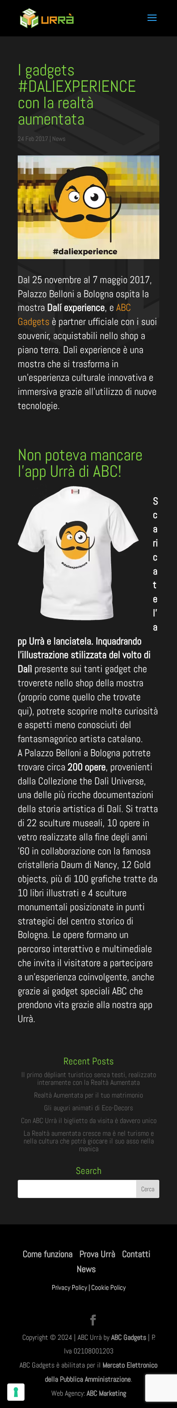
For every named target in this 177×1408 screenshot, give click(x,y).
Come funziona (48, 1254)
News (58, 139)
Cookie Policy (108, 1287)
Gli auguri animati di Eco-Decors (88, 1108)
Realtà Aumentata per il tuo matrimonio (88, 1095)
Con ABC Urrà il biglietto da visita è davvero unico (89, 1120)
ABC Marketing (106, 1393)
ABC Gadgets (128, 1337)
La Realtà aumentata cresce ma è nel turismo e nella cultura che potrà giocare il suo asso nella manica (89, 1140)
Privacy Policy (69, 1287)
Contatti (136, 1254)
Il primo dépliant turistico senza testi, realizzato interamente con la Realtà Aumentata (88, 1078)
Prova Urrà (97, 1254)
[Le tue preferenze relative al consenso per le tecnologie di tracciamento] (16, 1392)
